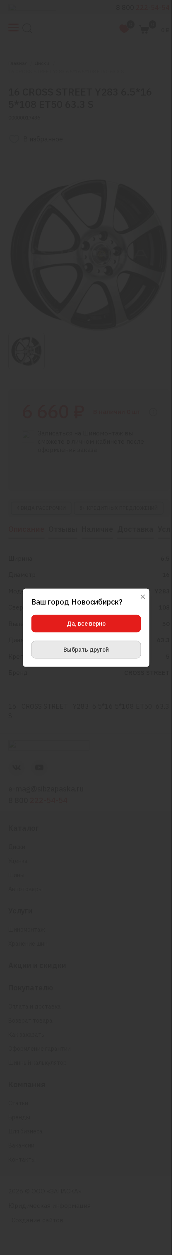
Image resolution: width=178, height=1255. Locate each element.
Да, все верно (86, 623)
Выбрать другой (86, 649)
